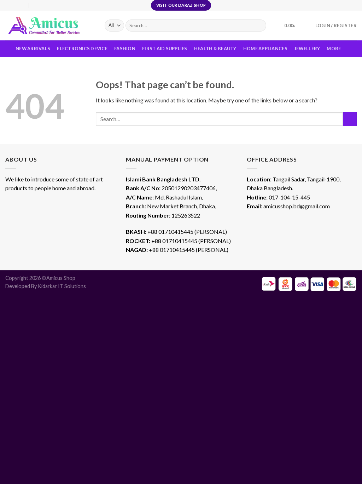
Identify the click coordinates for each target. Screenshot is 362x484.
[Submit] (350, 119)
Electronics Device (82, 48)
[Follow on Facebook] (340, 5)
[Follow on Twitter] (353, 5)
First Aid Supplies (164, 48)
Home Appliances (265, 48)
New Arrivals (33, 48)
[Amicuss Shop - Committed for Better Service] (49, 25)
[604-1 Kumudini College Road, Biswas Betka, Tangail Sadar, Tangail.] (8, 5)
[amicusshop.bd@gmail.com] (22, 5)
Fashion (124, 48)
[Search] (259, 25)
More (334, 48)
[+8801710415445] (50, 5)
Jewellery (307, 48)
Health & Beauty (215, 48)
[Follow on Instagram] (346, 5)
